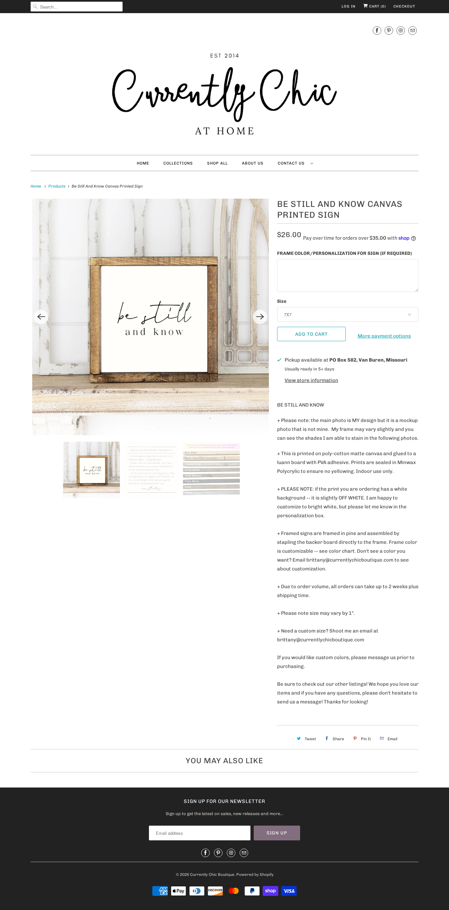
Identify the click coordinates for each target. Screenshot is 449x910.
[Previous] (41, 317)
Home (143, 163)
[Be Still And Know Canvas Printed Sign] (150, 317)
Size (281, 301)
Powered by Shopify (254, 874)
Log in (349, 6)
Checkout (404, 6)
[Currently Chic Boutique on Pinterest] (389, 30)
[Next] (260, 317)
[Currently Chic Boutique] (224, 85)
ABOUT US (253, 163)
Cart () (377, 6)
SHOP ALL (217, 163)
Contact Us (292, 163)
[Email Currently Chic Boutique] (412, 30)
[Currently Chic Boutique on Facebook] (377, 30)
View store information (311, 380)
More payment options (384, 336)
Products (57, 186)
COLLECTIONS (178, 163)
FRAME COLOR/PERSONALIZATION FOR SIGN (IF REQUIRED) (344, 253)
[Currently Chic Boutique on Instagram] (400, 30)
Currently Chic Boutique (212, 874)
